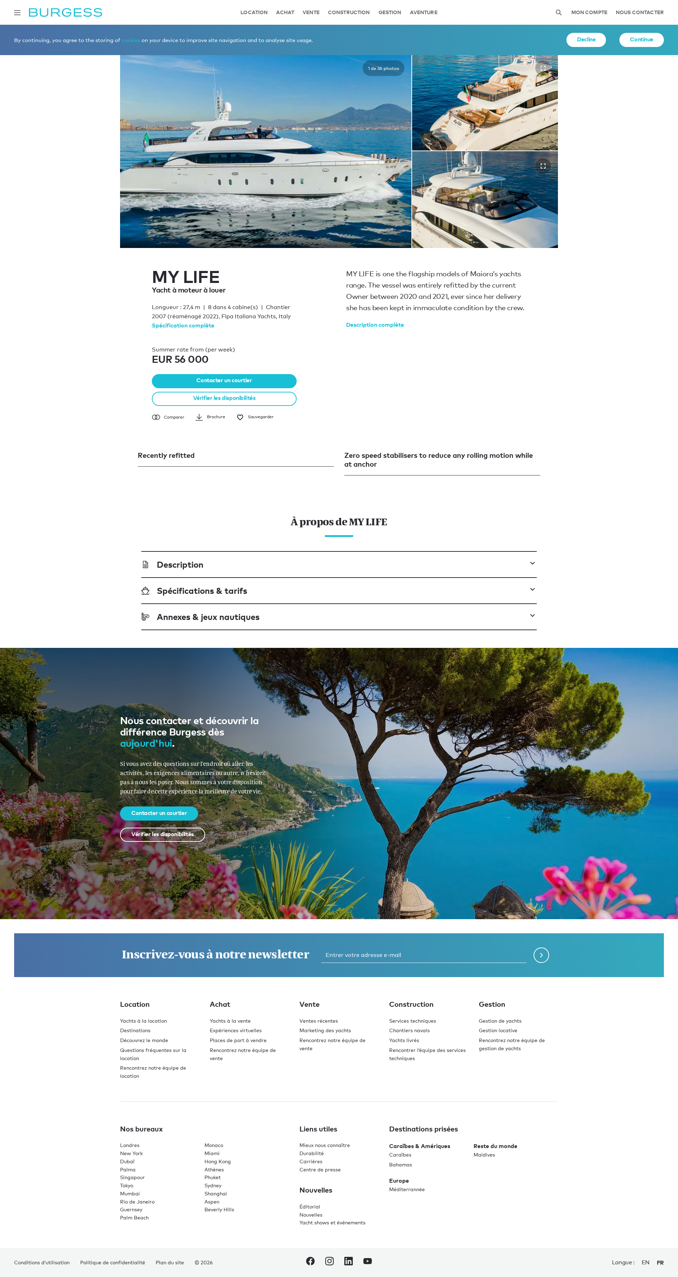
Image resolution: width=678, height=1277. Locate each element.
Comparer (174, 417)
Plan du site (170, 1262)
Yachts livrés (404, 1040)
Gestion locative (498, 1030)
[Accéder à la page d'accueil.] (65, 12)
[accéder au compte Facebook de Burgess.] (310, 1262)
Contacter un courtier (224, 380)
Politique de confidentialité (112, 1262)
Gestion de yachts (500, 1021)
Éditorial (309, 1207)
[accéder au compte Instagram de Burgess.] (329, 1262)
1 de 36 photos (383, 68)
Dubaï (127, 1161)
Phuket (212, 1177)
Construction (349, 12)
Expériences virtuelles (236, 1030)
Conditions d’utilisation (42, 1262)
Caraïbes (400, 1155)
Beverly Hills (219, 1209)
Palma (128, 1169)
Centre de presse (320, 1169)
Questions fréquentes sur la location (153, 1054)
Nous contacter (640, 12)
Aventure (424, 12)
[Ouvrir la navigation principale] (17, 13)
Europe (399, 1180)
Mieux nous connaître (324, 1145)
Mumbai (130, 1193)
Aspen (211, 1202)
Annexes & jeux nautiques (208, 616)
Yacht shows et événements (332, 1222)
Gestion (390, 12)
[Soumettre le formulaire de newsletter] (541, 955)
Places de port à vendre (238, 1040)
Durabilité (311, 1153)
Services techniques (412, 1021)
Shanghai (215, 1193)
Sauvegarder (261, 416)
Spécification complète (183, 325)
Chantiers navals (409, 1030)
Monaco (213, 1145)
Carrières (310, 1161)
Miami (212, 1153)
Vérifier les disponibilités (224, 397)
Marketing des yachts (325, 1030)
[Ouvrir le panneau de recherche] (558, 12)
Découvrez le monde (144, 1040)
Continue (641, 39)
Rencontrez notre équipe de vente (243, 1054)
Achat (285, 12)
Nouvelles (310, 1215)
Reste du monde (495, 1145)
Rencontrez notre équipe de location (153, 1072)
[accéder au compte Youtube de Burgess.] (367, 1262)
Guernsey (131, 1209)
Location (254, 12)
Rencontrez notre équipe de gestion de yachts (512, 1044)
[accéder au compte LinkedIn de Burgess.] (348, 1262)
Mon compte (589, 12)
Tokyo (126, 1185)
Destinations (135, 1030)
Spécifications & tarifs (202, 590)
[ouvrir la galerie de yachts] (543, 68)
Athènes (214, 1169)
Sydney (212, 1185)
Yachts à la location (143, 1021)
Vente (311, 12)
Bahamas (400, 1164)
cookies (130, 40)
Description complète (375, 324)
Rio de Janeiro (137, 1202)
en (646, 1262)
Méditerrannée (407, 1189)
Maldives (484, 1155)
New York (131, 1153)
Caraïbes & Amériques (419, 1145)
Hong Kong (217, 1161)
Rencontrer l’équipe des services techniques (427, 1054)
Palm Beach (134, 1217)
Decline (586, 39)
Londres (129, 1145)
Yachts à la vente (230, 1021)
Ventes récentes (318, 1021)
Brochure (216, 416)
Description (180, 564)
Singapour (132, 1177)
